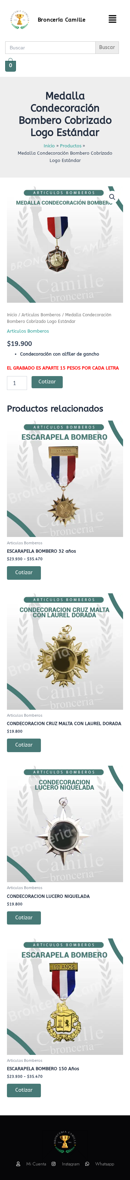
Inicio (12, 314)
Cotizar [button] (24, 745)
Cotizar (47, 382)
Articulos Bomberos (41, 314)
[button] (112, 19)
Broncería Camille (62, 20)
